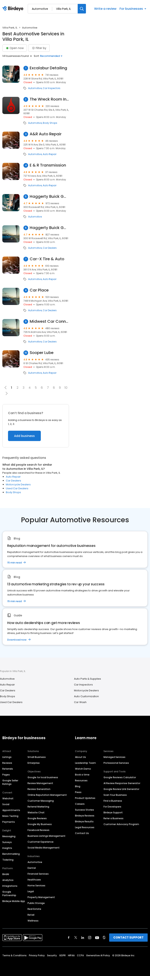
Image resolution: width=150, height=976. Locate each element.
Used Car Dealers (17, 488)
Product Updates (85, 798)
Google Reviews (37, 818)
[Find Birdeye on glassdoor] (104, 937)
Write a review (105, 8)
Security (52, 955)
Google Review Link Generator (121, 789)
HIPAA (71, 955)
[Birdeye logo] (13, 9)
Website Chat (36, 812)
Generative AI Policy (98, 955)
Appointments (11, 810)
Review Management (40, 783)
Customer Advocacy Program (121, 824)
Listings (7, 757)
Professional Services (116, 763)
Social (5, 804)
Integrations (9, 886)
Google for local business (43, 777)
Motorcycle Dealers (18, 484)
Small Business (37, 757)
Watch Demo (83, 768)
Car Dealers (50, 248)
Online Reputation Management (47, 795)
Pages (6, 774)
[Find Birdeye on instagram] (89, 937)
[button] (7, 393)
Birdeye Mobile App (13, 901)
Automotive (35, 88)
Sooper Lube (42, 352)
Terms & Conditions (14, 955)
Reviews (7, 763)
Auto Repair (49, 154)
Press (78, 792)
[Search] (82, 8)
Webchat (7, 798)
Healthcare (34, 879)
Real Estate (34, 909)
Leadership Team (85, 763)
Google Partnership (9, 893)
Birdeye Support (113, 812)
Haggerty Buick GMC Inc (49, 227)
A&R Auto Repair (46, 134)
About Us (80, 757)
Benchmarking (11, 854)
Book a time (82, 774)
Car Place (39, 290)
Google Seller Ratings (10, 782)
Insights (7, 848)
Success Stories (84, 809)
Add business (24, 436)
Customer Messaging (41, 800)
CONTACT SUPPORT (128, 937)
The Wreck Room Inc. (49, 99)
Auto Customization (86, 696)
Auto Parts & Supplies (87, 679)
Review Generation (39, 789)
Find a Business (113, 800)
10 (65, 387)
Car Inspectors (51, 88)
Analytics (7, 880)
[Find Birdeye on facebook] (68, 937)
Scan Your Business (115, 795)
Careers (80, 804)
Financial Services (38, 873)
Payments (8, 822)
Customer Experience (41, 841)
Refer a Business (113, 818)
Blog (77, 786)
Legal (31, 891)
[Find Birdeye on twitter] (75, 937)
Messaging (8, 836)
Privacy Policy (37, 955)
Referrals (7, 768)
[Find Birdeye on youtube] (97, 937)
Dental (32, 868)
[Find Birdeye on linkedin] (82, 937)
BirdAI (5, 874)
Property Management (41, 897)
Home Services (36, 885)
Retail (31, 914)
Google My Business (40, 824)
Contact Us (82, 833)
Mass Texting (10, 816)
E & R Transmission (48, 165)
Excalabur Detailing (48, 68)
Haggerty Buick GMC (49, 196)
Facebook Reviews (38, 830)
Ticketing (7, 859)
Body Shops (50, 123)
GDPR (62, 955)
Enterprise (34, 763)
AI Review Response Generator (122, 783)
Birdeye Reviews (84, 815)
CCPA (80, 955)
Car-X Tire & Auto (47, 259)
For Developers (112, 806)
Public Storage (36, 903)
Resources (81, 780)
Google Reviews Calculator (120, 777)
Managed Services (114, 757)
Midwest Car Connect (49, 321)
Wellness (33, 920)
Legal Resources (84, 827)
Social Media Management (44, 847)
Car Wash (80, 702)
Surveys (7, 842)
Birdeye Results (84, 821)
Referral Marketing (38, 806)
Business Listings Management (46, 836)
